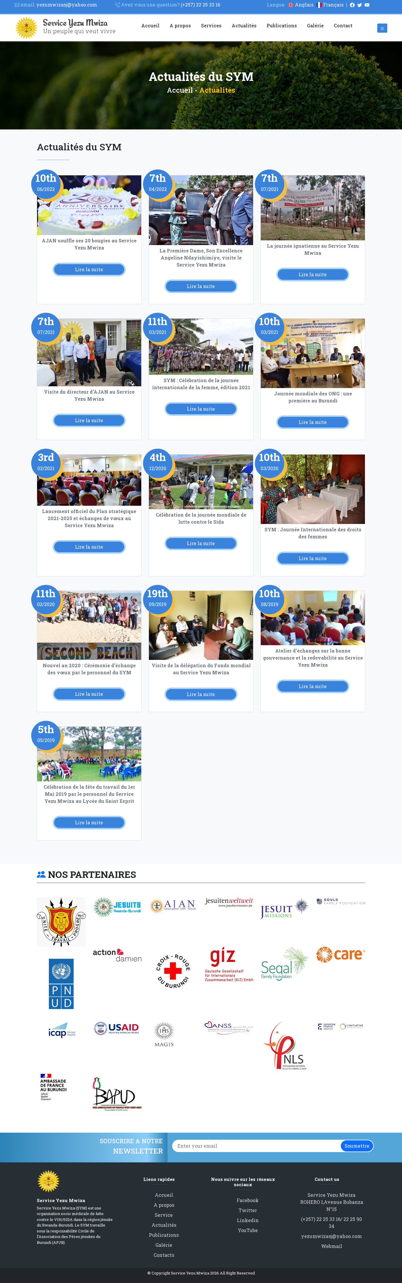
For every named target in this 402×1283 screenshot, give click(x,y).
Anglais (304, 4)
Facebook (248, 1200)
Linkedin (248, 1220)
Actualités (244, 25)
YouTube (248, 1230)
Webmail (331, 1246)
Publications (282, 25)
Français (333, 4)
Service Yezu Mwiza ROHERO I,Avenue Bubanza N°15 (331, 1202)
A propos (180, 25)
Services (211, 25)
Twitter (248, 1210)
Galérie (315, 25)
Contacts (164, 1255)
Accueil (150, 25)
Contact (343, 25)
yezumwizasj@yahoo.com (331, 1236)
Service (164, 1215)
